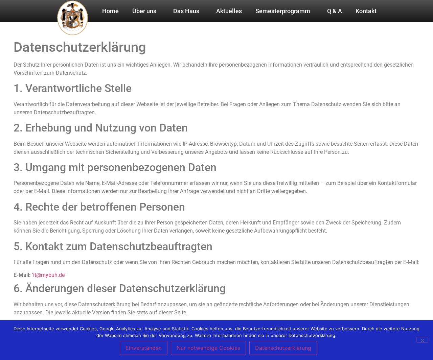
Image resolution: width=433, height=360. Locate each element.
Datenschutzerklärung (283, 347)
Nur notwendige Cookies (208, 347)
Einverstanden (144, 347)
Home (110, 11)
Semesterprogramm (282, 11)
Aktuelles (229, 11)
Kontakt (366, 11)
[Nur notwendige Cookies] (422, 340)
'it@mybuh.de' (49, 275)
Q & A (334, 11)
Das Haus (186, 11)
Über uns (144, 11)
